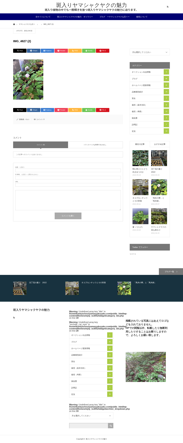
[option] (38, 288)
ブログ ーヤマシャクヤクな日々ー (115, 17)
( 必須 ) (19, 167)
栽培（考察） (149, 111)
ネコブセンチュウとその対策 (139, 199)
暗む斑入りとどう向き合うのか (139, 170)
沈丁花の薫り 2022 (157, 170)
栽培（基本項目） (149, 105)
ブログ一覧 (169, 271)
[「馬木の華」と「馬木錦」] (159, 187)
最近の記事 (140, 144)
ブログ (149, 79)
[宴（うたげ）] (140, 216)
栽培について (141, 17)
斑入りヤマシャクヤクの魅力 (91, 5)
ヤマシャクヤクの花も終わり (158, 228)
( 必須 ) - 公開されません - (27, 174)
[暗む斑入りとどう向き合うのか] (140, 158)
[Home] (14, 24)
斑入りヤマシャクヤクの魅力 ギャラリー (75, 17)
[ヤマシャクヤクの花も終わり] (159, 216)
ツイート (133, 254)
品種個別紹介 (149, 92)
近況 (149, 131)
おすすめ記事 (159, 144)
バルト (27, 119)
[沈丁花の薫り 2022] (159, 158)
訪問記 (149, 125)
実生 (149, 98)
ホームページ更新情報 (149, 85)
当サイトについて (43, 17)
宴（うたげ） (138, 227)
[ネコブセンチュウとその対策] (140, 187)
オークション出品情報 (149, 72)
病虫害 (149, 118)
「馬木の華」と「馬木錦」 (157, 199)
